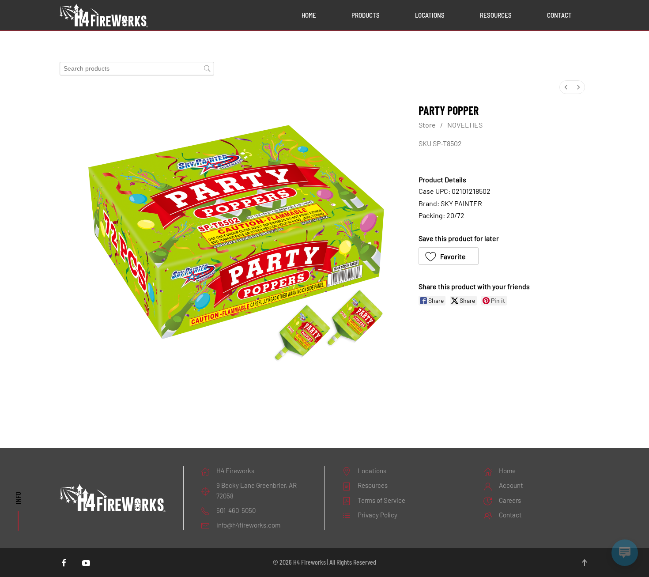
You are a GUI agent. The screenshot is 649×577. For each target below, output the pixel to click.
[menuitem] (566, 87)
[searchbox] (137, 68)
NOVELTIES (465, 125)
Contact (559, 15)
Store (427, 125)
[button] (449, 256)
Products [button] (365, 15)
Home (309, 15)
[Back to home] (104, 15)
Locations (430, 15)
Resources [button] (496, 15)
